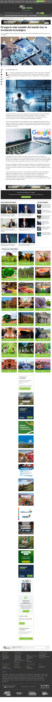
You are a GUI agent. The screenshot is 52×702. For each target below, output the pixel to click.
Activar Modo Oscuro (9, 687)
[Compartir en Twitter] (3, 75)
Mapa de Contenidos (42, 15)
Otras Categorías (33, 15)
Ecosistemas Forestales (37, 674)
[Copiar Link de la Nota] (3, 84)
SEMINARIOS (18, 13)
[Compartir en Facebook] (3, 72)
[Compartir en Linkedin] (3, 82)
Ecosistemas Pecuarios (12, 674)
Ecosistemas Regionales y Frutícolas (21, 674)
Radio (27, 659)
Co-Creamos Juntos (5, 666)
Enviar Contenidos (4, 667)
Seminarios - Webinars (18, 662)
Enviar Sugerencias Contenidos (6, 668)
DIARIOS (31, 13)
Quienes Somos (4, 654)
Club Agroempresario (30, 661)
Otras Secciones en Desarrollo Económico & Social (16, 15)
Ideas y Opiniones (16, 678)
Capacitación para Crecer (40, 677)
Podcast (28, 660)
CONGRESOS (13, 13)
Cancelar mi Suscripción (18, 667)
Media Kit (28, 666)
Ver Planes (22, 623)
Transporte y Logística (17, 677)
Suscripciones (17, 666)
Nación (43, 678)
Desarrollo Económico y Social (32, 677)
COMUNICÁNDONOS (25, 13)
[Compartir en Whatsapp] (3, 77)
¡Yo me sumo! (26, 611)
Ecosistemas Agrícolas (5, 674)
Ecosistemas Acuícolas (44, 674)
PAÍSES (9, 13)
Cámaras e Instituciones (23, 677)
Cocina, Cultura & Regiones (30, 678)
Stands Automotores (5, 681)
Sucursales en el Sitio (30, 668)
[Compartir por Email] (3, 80)
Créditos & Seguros (5, 677)
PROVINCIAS (6, 13)
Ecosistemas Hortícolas (30, 674)
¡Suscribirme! (26, 638)
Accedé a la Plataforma (40, 1)
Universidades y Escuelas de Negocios (7, 678)
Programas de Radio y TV (22, 678)
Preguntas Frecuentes (42, 666)
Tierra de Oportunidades (38, 678)
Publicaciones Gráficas (18, 658)
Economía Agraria (10, 677)
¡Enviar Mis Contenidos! (25, 388)
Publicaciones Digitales (18, 659)
